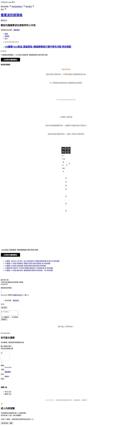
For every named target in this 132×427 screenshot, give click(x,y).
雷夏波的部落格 (11, 15)
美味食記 (16, 300)
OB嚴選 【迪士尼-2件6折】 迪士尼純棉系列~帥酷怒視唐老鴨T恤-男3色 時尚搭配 (32, 261)
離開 (11, 423)
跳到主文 (4, 20)
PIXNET (51, 400)
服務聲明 (84, 400)
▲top (2, 304)
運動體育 (17, 30)
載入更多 (4, 307)
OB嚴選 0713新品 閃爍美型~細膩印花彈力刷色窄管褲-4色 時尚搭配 (27, 263)
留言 (19, 295)
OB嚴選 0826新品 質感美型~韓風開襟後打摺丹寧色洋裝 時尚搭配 (38, 46)
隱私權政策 (77, 400)
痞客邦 (15, 295)
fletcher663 (4, 284)
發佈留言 (4, 319)
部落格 (7, 36)
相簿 (6, 34)
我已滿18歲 (5, 423)
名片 (6, 38)
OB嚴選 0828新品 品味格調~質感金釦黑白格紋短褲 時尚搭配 (25, 266)
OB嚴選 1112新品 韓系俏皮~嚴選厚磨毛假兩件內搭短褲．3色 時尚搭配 (29, 270)
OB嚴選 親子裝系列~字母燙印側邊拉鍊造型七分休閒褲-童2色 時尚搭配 (29, 268)
